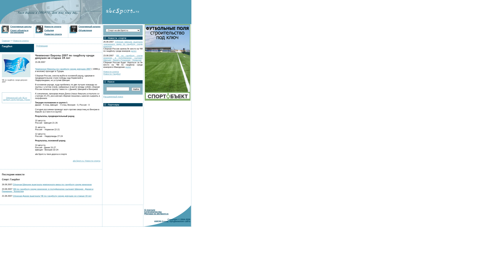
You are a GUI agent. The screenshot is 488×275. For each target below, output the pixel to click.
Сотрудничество (153, 212)
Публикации (42, 46)
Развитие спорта (53, 34)
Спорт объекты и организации (19, 31)
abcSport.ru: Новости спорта (86, 161)
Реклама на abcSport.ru (156, 214)
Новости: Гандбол (111, 74)
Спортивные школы (20, 26)
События (49, 30)
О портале (149, 210)
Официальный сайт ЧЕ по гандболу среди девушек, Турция (16, 99)
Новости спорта (52, 26)
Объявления (85, 30)
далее (133, 51)
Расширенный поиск (113, 96)
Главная (6, 41)
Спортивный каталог (90, 26)
